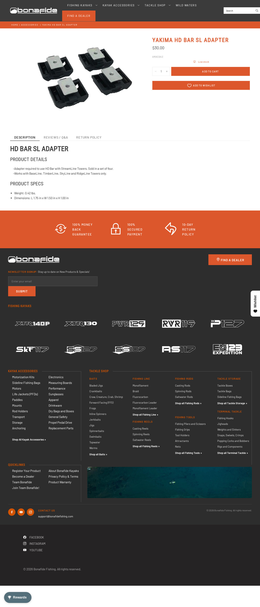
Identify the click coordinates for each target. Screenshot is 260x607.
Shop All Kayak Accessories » (29, 439)
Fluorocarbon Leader (145, 402)
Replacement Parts (61, 428)
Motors (16, 388)
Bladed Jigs (96, 385)
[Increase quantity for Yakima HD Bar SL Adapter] (167, 71)
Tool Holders (182, 435)
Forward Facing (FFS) (101, 402)
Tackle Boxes (225, 385)
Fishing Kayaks (79, 5)
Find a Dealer (78, 15)
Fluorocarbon (140, 397)
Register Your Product (26, 471)
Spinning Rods (183, 391)
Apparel (53, 400)
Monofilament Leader (145, 408)
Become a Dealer (23, 476)
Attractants (182, 441)
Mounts (17, 405)
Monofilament (140, 385)
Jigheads (222, 423)
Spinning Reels (141, 434)
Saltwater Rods (184, 397)
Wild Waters (186, 5)
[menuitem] (80, 5)
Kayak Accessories (119, 5)
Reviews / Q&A (56, 137)
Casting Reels (140, 428)
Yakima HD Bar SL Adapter (59, 25)
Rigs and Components (229, 446)
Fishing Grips (182, 429)
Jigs (91, 425)
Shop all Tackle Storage (231, 403)
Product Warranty (60, 482)
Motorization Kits (23, 377)
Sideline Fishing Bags (26, 383)
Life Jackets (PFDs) (25, 394)
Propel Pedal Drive (60, 422)
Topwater (94, 442)
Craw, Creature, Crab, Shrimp (106, 397)
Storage (17, 422)
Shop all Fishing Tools (187, 452)
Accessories (29, 25)
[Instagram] (30, 512)
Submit (22, 291)
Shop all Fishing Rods (187, 403)
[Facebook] (11, 512)
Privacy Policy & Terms (63, 476)
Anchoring (19, 428)
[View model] (32, 323)
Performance (57, 388)
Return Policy (88, 137)
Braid (136, 391)
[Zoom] (132, 45)
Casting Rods (182, 385)
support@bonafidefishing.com (55, 516)
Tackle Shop (155, 5)
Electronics (56, 377)
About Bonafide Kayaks (64, 471)
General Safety (58, 417)
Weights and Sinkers (229, 429)
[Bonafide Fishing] (33, 259)
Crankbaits (95, 391)
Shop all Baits (97, 454)
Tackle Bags (224, 391)
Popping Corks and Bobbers (233, 441)
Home (14, 25)
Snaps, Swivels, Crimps (230, 435)
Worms (93, 448)
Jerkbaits (95, 419)
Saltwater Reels (142, 440)
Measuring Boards (60, 383)
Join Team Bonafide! (25, 488)
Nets (178, 446)
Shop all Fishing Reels (145, 446)
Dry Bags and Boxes (61, 411)
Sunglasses (56, 394)
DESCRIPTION (25, 137)
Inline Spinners (97, 414)
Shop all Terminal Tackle (231, 452)
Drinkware (55, 405)
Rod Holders (20, 411)
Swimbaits (95, 436)
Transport (18, 417)
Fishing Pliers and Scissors (190, 423)
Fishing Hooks (225, 418)
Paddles (17, 400)
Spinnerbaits (96, 431)
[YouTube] (21, 512)
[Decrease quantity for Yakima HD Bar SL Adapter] (156, 71)
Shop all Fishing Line (144, 414)
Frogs (92, 408)
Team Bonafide (22, 482)
